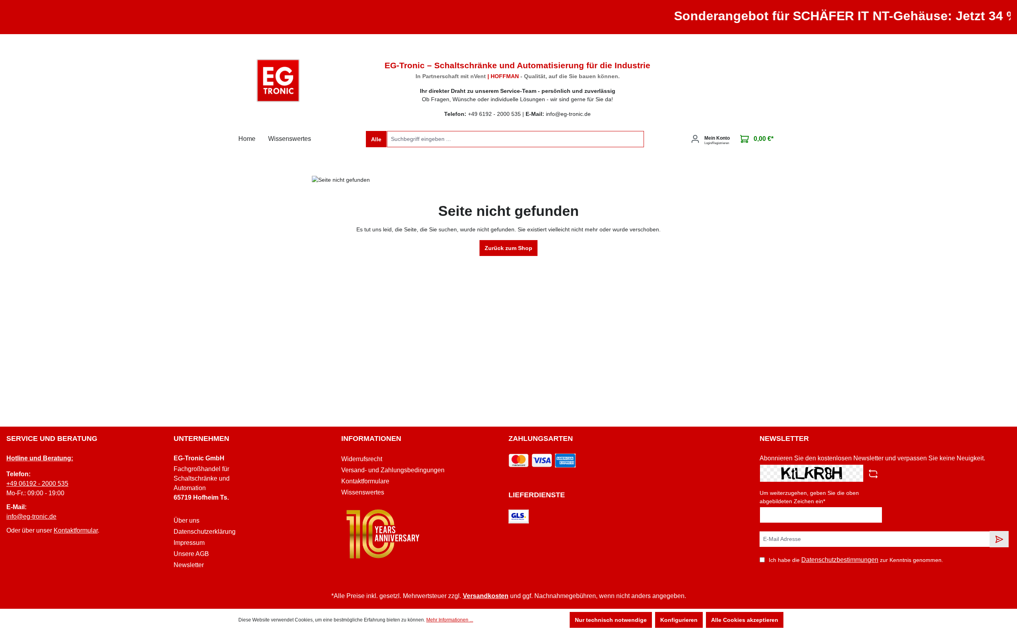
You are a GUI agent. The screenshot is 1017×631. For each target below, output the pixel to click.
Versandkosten (485, 596)
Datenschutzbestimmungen (839, 559)
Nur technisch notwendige (611, 620)
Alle (376, 139)
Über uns (186, 520)
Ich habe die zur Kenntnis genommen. (856, 559)
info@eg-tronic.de (31, 516)
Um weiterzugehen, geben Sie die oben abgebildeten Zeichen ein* (809, 497)
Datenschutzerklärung (205, 531)
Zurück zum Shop (508, 248)
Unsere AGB (191, 553)
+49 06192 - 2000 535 (37, 483)
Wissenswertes (362, 492)
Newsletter (189, 565)
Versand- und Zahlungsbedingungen (393, 470)
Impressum (189, 542)
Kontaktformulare (365, 481)
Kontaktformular (76, 530)
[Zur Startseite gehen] (278, 80)
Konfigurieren (679, 620)
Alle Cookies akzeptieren (744, 620)
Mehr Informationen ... (449, 620)
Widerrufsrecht (361, 459)
